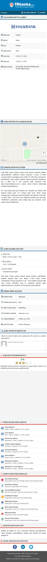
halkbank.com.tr (23, 313)
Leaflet (28, 160)
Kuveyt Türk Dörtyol (12, 518)
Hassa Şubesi (10, 455)
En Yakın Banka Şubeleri (23, 556)
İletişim (37, 558)
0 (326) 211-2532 (21, 61)
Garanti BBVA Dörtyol (12, 490)
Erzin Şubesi (9, 433)
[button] (23, 142)
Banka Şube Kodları (14, 553)
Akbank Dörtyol (10, 513)
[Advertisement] (23, 94)
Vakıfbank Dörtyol (11, 496)
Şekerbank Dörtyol (11, 507)
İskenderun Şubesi (11, 461)
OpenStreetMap (42, 160)
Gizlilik (33, 558)
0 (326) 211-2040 (21, 56)
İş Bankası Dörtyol (11, 484)
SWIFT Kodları (26, 553)
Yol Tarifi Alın (40, 163)
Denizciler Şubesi (11, 438)
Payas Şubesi (9, 427)
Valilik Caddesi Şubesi (13, 444)
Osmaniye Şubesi (11, 450)
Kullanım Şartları (25, 558)
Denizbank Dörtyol (11, 479)
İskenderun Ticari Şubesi (14, 466)
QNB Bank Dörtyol (11, 501)
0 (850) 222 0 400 (24, 319)
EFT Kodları (34, 553)
